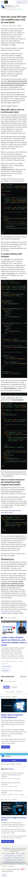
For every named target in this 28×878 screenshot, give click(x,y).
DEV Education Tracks (10, 855)
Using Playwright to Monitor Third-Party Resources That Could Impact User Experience (12, 775)
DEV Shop (18, 862)
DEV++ (18, 853)
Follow (14, 760)
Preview (14, 687)
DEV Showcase (8, 860)
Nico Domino (8, 6)
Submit (6, 687)
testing (19, 25)
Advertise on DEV (7, 858)
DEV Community (6, 848)
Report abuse (19, 691)
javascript (4, 25)
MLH (24, 862)
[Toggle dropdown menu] (26, 618)
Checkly (17, 6)
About (15, 860)
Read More (5, 670)
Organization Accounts (18, 858)
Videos (22, 853)
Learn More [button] (5, 747)
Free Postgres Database (9, 862)
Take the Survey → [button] (7, 841)
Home (4, 853)
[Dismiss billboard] (26, 866)
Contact (20, 860)
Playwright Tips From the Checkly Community (10, 784)
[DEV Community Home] (6, 2)
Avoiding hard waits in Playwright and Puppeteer (12, 792)
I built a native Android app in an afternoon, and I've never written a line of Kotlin (13, 641)
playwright (12, 25)
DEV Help (19, 855)
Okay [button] (4, 875)
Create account (21, 2)
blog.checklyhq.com (18, 9)
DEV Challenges (11, 853)
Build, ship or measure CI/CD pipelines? (12, 716)
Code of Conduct (9, 691)
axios (13, 261)
